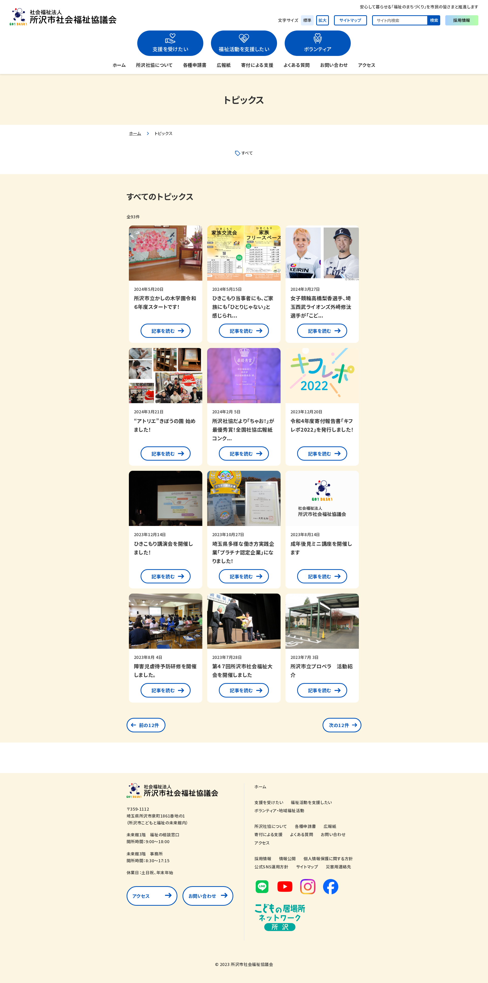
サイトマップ (350, 20)
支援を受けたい (170, 49)
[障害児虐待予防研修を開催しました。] (165, 624)
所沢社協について (154, 65)
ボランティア (318, 49)
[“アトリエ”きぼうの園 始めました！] (165, 378)
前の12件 (149, 725)
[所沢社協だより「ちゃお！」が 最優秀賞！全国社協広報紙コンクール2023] (244, 378)
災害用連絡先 (338, 867)
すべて (247, 153)
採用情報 (461, 20)
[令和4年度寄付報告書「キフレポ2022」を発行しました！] (322, 378)
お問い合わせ (334, 65)
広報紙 (224, 65)
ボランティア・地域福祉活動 (279, 810)
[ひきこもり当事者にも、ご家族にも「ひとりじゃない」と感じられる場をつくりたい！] (244, 255)
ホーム (119, 65)
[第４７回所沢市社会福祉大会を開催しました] (244, 624)
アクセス (367, 65)
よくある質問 (296, 65)
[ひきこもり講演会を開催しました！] (165, 501)
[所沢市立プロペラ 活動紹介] (322, 624)
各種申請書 (195, 65)
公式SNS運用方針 (271, 867)
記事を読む (163, 330)
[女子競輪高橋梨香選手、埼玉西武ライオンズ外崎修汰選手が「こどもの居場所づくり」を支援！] (322, 255)
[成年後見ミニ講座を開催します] (322, 501)
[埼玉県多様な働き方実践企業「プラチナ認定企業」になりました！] (244, 501)
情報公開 (287, 858)
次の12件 (339, 725)
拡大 (322, 20)
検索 (434, 20)
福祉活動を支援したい (244, 49)
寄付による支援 (257, 65)
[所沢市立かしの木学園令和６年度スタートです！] (165, 255)
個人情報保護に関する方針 (328, 858)
